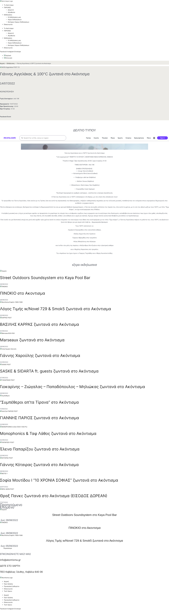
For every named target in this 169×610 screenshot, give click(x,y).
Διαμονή (11, 10)
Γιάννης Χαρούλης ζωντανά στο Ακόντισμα (40, 355)
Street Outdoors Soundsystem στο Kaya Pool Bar (45, 277)
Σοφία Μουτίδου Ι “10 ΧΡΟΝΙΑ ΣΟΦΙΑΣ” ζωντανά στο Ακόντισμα (59, 480)
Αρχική (2, 63)
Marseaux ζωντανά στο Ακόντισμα (32, 340)
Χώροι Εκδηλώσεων (15, 19)
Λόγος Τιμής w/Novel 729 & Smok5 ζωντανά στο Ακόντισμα (55, 308)
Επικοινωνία (8, 24)
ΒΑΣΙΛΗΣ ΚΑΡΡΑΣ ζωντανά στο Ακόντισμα (39, 324)
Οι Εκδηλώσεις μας (14, 17)
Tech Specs (8, 591)
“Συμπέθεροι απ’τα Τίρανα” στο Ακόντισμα (39, 402)
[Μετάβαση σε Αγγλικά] (7, 55)
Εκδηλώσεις (11, 63)
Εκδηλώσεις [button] (8, 15)
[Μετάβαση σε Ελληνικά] (8, 58)
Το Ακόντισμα (8, 5)
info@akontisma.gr (10, 559)
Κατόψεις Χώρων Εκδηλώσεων (18, 22)
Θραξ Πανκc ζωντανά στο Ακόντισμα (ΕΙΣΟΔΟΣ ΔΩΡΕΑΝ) (53, 495)
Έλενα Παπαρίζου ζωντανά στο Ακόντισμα (40, 449)
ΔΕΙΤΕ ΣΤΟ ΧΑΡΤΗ (10, 565)
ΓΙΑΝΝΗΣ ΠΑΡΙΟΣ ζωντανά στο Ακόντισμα (39, 417)
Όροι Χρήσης (8, 584)
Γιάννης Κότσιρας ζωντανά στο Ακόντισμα (39, 464)
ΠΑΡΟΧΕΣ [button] (7, 7)
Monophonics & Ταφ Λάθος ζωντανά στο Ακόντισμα (48, 433)
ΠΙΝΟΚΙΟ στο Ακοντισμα (22, 293)
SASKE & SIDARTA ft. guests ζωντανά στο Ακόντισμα (49, 371)
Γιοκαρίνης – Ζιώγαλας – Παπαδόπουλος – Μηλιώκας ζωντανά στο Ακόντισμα (72, 386)
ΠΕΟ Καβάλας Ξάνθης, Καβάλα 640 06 (21, 571)
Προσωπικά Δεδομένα (11, 586)
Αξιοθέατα (11, 12)
